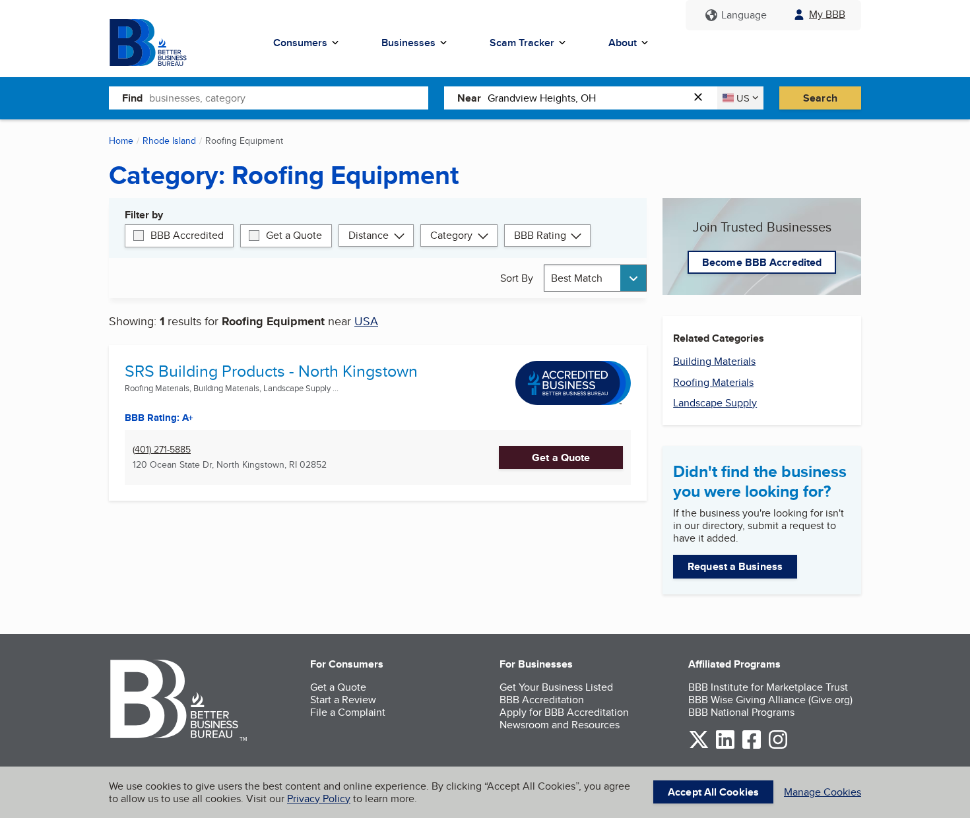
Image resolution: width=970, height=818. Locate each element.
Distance (368, 235)
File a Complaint (347, 712)
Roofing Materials (713, 382)
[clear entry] (702, 98)
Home (121, 140)
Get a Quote (294, 235)
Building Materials (714, 361)
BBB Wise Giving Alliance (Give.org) (770, 699)
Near (469, 98)
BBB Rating (540, 235)
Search (820, 98)
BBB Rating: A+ (159, 417)
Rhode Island (169, 140)
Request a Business (735, 566)
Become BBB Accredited (762, 262)
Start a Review (343, 699)
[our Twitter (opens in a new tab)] (698, 746)
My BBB (827, 14)
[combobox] (288, 98)
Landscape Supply (715, 402)
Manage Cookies (822, 792)
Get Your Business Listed (556, 687)
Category (451, 235)
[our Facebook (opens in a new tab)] (751, 746)
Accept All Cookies (713, 792)
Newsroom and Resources (560, 724)
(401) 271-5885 (162, 449)
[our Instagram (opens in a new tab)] (778, 746)
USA (366, 321)
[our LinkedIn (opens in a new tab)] (725, 746)
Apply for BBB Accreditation (564, 712)
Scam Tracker (522, 42)
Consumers (300, 42)
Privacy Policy (318, 798)
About (622, 42)
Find (132, 98)
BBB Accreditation (542, 699)
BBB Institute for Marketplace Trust (768, 687)
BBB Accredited (187, 235)
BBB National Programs (741, 712)
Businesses (408, 42)
